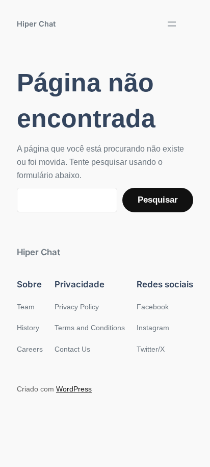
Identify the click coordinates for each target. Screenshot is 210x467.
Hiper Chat (36, 23)
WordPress (74, 389)
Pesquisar (158, 200)
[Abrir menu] (171, 24)
